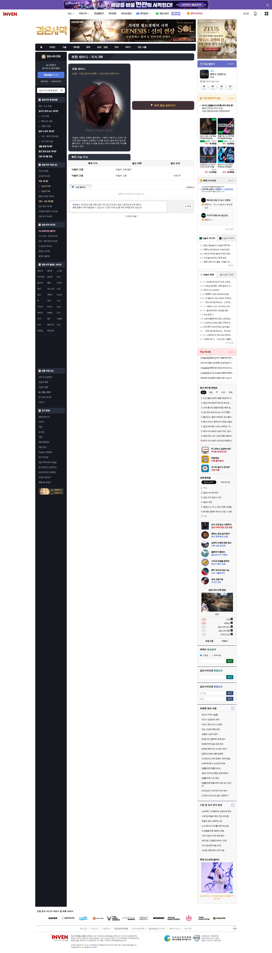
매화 (49, 283)
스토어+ (231, 98)
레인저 (49, 271)
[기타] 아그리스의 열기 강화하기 (215, 795)
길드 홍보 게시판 (45, 206)
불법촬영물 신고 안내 (157, 929)
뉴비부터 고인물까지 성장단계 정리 (216, 811)
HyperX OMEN (45, 452)
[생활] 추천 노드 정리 (210, 778)
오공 (58, 324)
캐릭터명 (217, 655)
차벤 (40, 427)
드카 (58, 312)
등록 (188, 206)
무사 (58, 277)
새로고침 (228, 229)
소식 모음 (45, 116)
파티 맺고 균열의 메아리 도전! (214, 840)
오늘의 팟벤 (43, 387)
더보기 (225, 641)
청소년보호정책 (138, 929)
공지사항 (187, 929)
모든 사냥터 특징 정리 (211, 729)
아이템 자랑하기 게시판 (48, 211)
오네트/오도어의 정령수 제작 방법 (216, 758)
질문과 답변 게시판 (46, 196)
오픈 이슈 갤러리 (45, 377)
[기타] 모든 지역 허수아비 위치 (214, 790)
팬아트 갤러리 (44, 256)
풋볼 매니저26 (45, 482)
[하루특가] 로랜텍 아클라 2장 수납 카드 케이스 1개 (217, 378)
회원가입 (44, 81)
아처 (49, 301)
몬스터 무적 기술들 (210, 714)
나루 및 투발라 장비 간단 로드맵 (215, 816)
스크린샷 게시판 (45, 246)
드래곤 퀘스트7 (45, 477)
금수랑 (49, 277)
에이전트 (50, 330)
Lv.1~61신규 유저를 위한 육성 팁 (215, 826)
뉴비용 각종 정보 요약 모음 (213, 850)
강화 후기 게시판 (45, 216)
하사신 (49, 306)
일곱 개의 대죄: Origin (48, 462)
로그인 (246, 13)
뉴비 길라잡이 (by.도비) (211, 845)
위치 (39, 289)
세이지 (40, 312)
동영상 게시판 (44, 251)
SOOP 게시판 (44, 176)
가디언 (40, 306)
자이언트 (41, 277)
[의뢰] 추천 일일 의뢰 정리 (212, 744)
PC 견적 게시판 (45, 397)
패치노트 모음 (46, 121)
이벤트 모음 (46, 126)
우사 (39, 318)
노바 (58, 306)
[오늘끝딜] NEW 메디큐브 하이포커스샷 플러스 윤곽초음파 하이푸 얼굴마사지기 (217, 368)
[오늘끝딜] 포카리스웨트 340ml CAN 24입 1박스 (217, 373)
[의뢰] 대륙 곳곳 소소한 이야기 (214, 749)
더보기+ (230, 64)
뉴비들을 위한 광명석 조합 (213, 831)
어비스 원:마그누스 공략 (212, 724)
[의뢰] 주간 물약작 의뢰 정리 (213, 739)
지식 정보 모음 (47, 141)
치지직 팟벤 (43, 171)
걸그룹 (41, 432)
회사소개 (83, 929)
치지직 (41, 422)
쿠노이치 (50, 289)
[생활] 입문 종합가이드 (211, 768)
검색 (62, 90)
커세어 (49, 312)
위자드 (59, 283)
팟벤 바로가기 (44, 417)
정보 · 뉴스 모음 (45, 106)
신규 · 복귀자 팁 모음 (49, 136)
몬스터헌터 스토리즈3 (48, 467)
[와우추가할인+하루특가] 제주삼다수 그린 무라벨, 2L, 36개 (217, 363)
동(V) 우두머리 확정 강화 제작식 (215, 773)
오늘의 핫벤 (43, 382)
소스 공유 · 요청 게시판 (48, 236)
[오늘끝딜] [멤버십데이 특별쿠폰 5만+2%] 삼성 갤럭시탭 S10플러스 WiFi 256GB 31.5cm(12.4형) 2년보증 (217, 358)
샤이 (58, 301)
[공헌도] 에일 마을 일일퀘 (212, 753)
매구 (49, 318)
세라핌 (40, 330)
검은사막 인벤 (53, 56)
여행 (40, 437)
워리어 (40, 271)
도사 (39, 324)
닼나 (39, 295)
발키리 (40, 283)
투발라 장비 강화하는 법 (212, 821)
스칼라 (59, 318)
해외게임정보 (44, 442)
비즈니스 (94, 929)
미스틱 (59, 295)
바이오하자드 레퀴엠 (47, 472)
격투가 (49, 295)
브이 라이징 (43, 457)
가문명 (205, 655)
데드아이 (50, 324)
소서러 (59, 271)
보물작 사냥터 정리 (210, 734)
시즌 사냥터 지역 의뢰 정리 (213, 835)
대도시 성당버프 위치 (211, 719)
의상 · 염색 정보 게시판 (48, 241)
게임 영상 (42, 447)
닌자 (58, 289)
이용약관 (106, 929)
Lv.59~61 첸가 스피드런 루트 (213, 763)
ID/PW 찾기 (56, 81)
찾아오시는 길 (174, 929)
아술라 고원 (77, 169)
